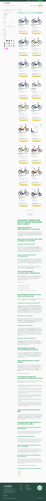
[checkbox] (3, 16)
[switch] (4, 12)
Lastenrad (12, 5)
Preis (4, 21)
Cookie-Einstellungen (14, 498)
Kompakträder (20, 340)
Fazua (30, 278)
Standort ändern (40, 12)
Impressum (4, 498)
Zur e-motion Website (40, 498)
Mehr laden (30, 214)
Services (31, 5)
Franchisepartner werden (29, 488)
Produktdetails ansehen (23, 33)
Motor (4, 29)
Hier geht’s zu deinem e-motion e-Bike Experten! (23, 373)
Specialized (19, 475)
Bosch (27, 278)
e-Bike (5, 5)
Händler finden (40, 5)
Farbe (4, 38)
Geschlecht (5, 14)
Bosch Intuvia (34, 309)
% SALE (16, 5)
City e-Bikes (34, 318)
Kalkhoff (19, 473)
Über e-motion (27, 486)
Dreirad (8, 5)
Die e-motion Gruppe (28, 489)
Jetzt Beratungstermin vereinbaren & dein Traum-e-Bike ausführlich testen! (26, 465)
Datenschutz (8, 498)
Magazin (35, 5)
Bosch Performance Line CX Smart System (24, 310)
